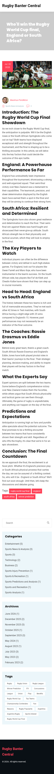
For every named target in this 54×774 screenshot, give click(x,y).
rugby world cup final (20, 491)
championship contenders (17, 704)
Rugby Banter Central (21, 5)
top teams (30, 699)
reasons (10, 709)
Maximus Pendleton (19, 100)
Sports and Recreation (18, 587)
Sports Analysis (14, 592)
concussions (39, 689)
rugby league (38, 684)
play (29, 694)
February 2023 (14, 662)
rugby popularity (25, 709)
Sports (10, 554)
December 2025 (14, 619)
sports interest (30, 714)
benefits (40, 694)
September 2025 (15, 635)
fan (34, 704)
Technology (12, 560)
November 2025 (15, 624)
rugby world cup (14, 699)
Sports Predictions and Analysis (23, 581)
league (10, 694)
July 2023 (12, 651)
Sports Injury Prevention (19, 571)
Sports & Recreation (17, 576)
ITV (27, 689)
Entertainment (14, 543)
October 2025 (13, 630)
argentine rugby (13, 714)
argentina (41, 709)
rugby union (22, 684)
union (20, 694)
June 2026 (12, 613)
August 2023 (13, 646)
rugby (9, 684)
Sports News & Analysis (19, 549)
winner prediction (26, 497)
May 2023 (12, 657)
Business (11, 565)
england (36, 491)
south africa (9, 497)
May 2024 (12, 641)
